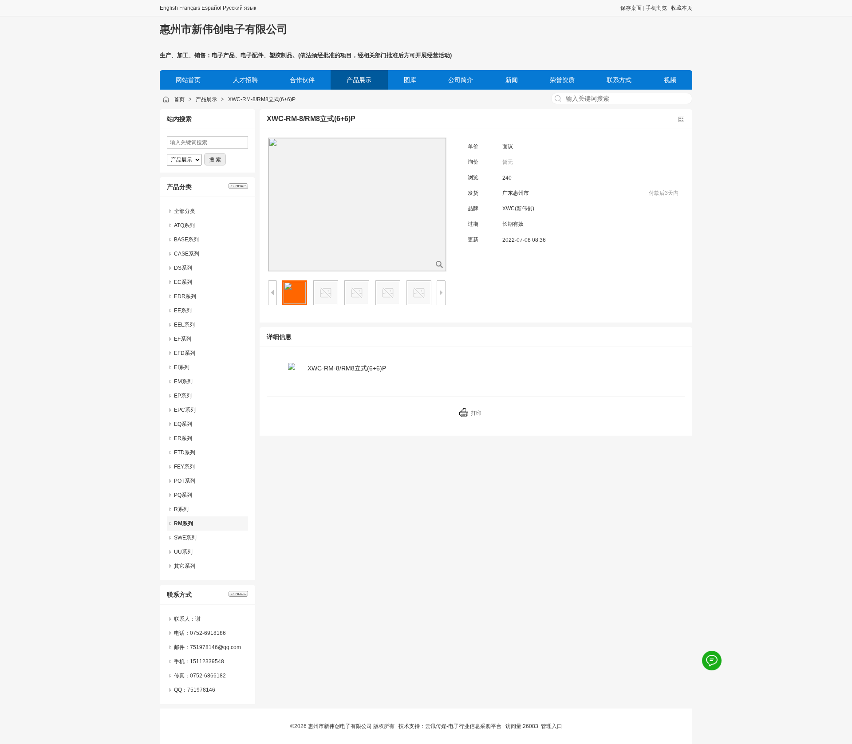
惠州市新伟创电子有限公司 (224, 29)
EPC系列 (185, 410)
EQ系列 (183, 424)
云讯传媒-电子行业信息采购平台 (463, 726)
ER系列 (183, 438)
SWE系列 (185, 538)
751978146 (201, 690)
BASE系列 (186, 239)
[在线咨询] (712, 661)
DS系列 (183, 268)
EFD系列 (184, 353)
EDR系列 (185, 296)
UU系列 (183, 552)
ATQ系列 (184, 225)
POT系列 (184, 481)
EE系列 (183, 310)
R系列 (181, 509)
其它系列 (184, 566)
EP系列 (183, 396)
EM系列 (183, 381)
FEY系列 (184, 467)
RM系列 (183, 523)
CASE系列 (186, 254)
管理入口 (551, 726)
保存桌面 (631, 8)
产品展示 (206, 99)
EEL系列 (184, 325)
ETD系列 (184, 452)
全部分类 (184, 211)
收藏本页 (681, 8)
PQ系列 (183, 495)
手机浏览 (656, 8)
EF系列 (182, 339)
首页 (179, 99)
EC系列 (183, 282)
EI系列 (181, 367)
